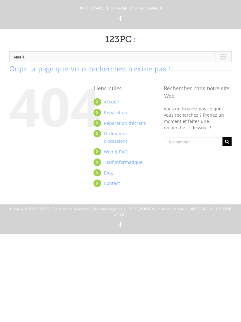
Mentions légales (108, 209)
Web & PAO (116, 152)
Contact (112, 183)
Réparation (115, 112)
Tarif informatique (123, 162)
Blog (108, 173)
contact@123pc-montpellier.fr (136, 8)
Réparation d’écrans (125, 123)
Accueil (111, 102)
